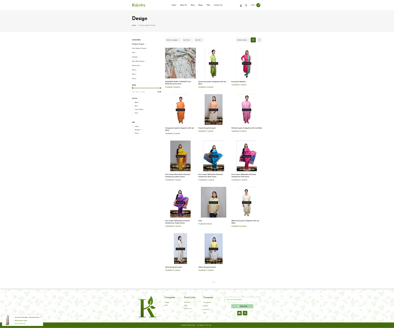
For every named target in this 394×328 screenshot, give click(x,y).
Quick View (169, 86)
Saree (134, 70)
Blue (136, 106)
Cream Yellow (139, 109)
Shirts (133, 74)
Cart (204, 313)
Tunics (134, 78)
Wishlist (205, 306)
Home (134, 25)
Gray (136, 113)
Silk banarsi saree (21, 320)
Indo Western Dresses (139, 48)
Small (136, 133)
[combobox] (173, 39)
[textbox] (173, 39)
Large (136, 126)
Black (136, 102)
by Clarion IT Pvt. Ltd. (204, 325)
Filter (159, 91)
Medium (137, 130)
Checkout (206, 309)
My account (207, 302)
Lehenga (134, 57)
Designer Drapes (138, 44)
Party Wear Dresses (138, 61)
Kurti (133, 52)
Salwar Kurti (135, 65)
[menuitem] (174, 5)
